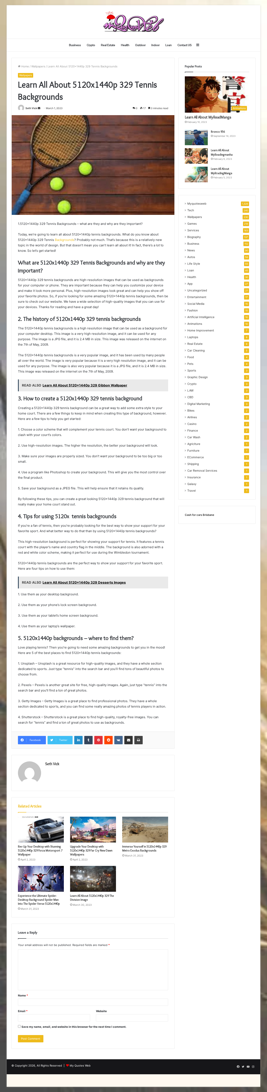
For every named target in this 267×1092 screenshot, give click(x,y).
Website (101, 1011)
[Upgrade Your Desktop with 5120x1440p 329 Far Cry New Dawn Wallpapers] (93, 830)
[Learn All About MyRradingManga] (196, 174)
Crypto (91, 45)
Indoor (155, 45)
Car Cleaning (196, 350)
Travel (191, 490)
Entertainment (196, 297)
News (191, 250)
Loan (168, 45)
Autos (191, 257)
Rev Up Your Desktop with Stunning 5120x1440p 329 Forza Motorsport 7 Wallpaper (40, 850)
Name (23, 995)
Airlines (192, 417)
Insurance (194, 477)
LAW (190, 390)
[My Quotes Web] (133, 21)
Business (75, 45)
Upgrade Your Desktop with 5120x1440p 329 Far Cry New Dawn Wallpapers (91, 850)
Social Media (195, 303)
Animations (194, 323)
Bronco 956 (218, 132)
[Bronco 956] (196, 137)
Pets (190, 363)
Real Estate (108, 45)
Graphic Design (197, 377)
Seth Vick (31, 108)
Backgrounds (64, 240)
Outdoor (140, 45)
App (190, 283)
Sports (191, 370)
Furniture (193, 450)
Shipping (193, 464)
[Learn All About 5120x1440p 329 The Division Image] (93, 879)
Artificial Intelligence (200, 317)
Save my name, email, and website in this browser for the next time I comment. (73, 1026)
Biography (194, 237)
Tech (190, 210)
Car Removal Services (202, 470)
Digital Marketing (198, 404)
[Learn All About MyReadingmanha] (196, 156)
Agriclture (193, 444)
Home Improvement (200, 330)
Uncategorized (197, 290)
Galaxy (191, 484)
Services (193, 230)
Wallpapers (38, 66)
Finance (192, 430)
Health (125, 45)
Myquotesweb (196, 203)
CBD (190, 397)
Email (23, 1011)
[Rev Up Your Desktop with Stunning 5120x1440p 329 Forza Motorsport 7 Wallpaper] (41, 830)
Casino (191, 424)
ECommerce (195, 457)
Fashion (192, 310)
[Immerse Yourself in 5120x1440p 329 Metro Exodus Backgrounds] (145, 830)
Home (24, 66)
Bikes (190, 410)
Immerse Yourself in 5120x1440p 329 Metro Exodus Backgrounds (144, 848)
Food (190, 357)
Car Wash (193, 437)
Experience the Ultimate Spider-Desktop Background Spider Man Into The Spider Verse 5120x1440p (39, 900)
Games (192, 223)
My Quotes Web (80, 1065)
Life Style (193, 263)
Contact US (185, 45)
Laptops (192, 337)
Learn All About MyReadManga (208, 117)
